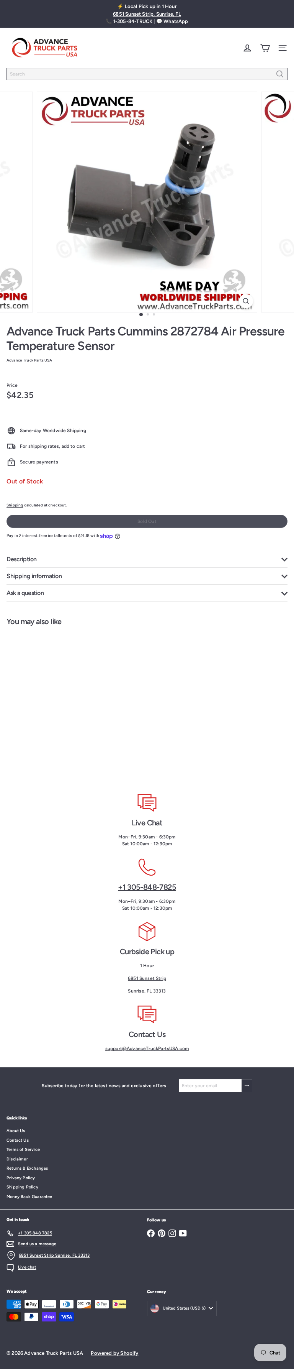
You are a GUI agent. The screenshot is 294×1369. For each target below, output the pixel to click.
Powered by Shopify (114, 1353)
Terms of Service (23, 1149)
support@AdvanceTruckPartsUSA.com (147, 1048)
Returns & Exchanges (27, 1168)
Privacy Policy (21, 1177)
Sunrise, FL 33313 (147, 991)
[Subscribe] (247, 1085)
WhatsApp (175, 21)
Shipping (15, 505)
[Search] (279, 74)
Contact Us (18, 1140)
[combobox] (147, 74)
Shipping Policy (22, 1187)
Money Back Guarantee (29, 1196)
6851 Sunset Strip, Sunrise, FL (147, 14)
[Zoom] (246, 301)
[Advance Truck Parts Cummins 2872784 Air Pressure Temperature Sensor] (48, 704)
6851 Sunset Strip (147, 978)
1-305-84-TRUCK (133, 21)
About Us (16, 1130)
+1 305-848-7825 (147, 887)
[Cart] (265, 48)
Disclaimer (17, 1159)
